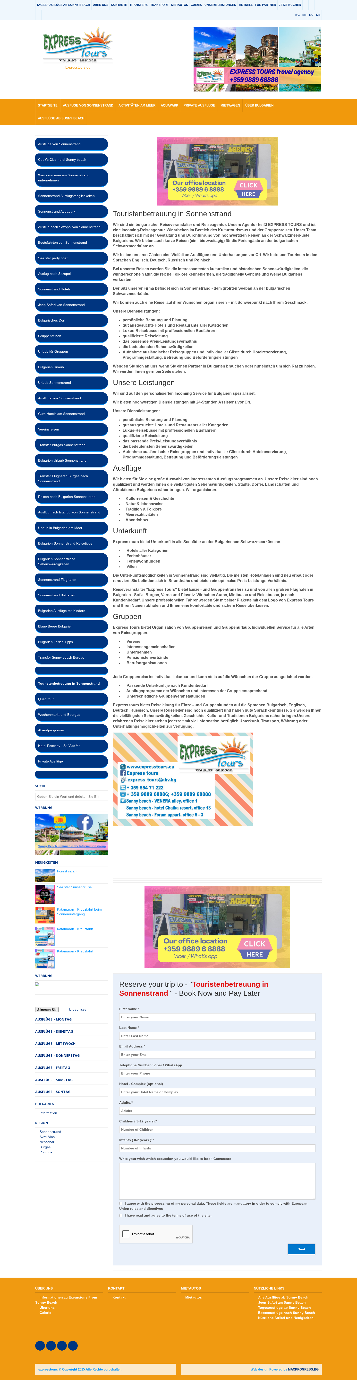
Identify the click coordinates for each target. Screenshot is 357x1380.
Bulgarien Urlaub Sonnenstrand (62, 460)
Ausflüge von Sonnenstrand (59, 144)
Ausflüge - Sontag (52, 1091)
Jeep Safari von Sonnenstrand (61, 305)
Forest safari (66, 871)
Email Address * (132, 1046)
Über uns (100, 5)
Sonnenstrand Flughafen (57, 580)
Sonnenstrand (50, 1132)
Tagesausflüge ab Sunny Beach (63, 5)
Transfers (139, 5)
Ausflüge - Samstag (54, 1079)
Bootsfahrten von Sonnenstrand (62, 242)
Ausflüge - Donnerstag (57, 1055)
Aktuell (246, 5)
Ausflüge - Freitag (52, 1067)
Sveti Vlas (47, 1137)
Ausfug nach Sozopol (54, 274)
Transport (159, 5)
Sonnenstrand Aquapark (56, 211)
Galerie (45, 1313)
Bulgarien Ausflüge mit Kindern (61, 611)
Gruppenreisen (49, 336)
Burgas (45, 1147)
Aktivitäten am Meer (137, 105)
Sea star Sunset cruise (74, 887)
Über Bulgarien (259, 105)
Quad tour (46, 699)
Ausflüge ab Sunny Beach (61, 118)
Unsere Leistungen (220, 5)
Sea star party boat (53, 258)
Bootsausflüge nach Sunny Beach (286, 1313)
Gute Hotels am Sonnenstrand (61, 414)
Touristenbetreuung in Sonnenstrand (69, 683)
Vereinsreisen (48, 429)
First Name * (129, 1009)
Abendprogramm (51, 730)
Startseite (48, 105)
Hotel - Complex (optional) (141, 1084)
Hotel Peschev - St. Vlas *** (59, 746)
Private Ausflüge (199, 105)
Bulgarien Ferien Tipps (55, 642)
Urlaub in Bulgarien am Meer (60, 528)
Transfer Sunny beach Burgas (61, 657)
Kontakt (119, 1297)
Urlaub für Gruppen (53, 351)
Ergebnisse (77, 1009)
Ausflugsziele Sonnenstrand (59, 398)
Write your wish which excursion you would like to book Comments (175, 1159)
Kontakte (119, 5)
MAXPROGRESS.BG (303, 1369)
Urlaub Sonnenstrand (54, 383)
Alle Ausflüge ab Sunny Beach (283, 1297)
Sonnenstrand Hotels (54, 289)
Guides (196, 5)
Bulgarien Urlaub (51, 367)
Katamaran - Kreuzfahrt (75, 929)
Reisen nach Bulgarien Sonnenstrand (66, 497)
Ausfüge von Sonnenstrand (88, 105)
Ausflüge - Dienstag (54, 1031)
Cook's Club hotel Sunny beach (62, 159)
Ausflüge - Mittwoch (55, 1043)
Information (48, 1113)
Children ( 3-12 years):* (138, 1121)
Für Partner (265, 5)
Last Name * (129, 1028)
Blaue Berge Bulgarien (55, 626)
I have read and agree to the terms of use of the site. (168, 1215)
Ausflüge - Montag (53, 1019)
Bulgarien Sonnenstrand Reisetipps (65, 543)
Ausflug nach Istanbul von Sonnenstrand (69, 512)
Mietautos (179, 5)
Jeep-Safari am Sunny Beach (282, 1302)
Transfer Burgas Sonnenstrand (61, 445)
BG (297, 15)
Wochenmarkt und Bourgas (59, 715)
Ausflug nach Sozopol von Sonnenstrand (69, 227)
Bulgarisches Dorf (51, 320)
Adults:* (126, 1102)
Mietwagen (230, 105)
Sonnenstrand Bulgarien (56, 595)
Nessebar (47, 1142)
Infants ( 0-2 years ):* (136, 1140)
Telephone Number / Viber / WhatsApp (150, 1065)
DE (318, 15)
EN (304, 15)
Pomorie (46, 1152)
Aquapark (169, 105)
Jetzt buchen (290, 5)
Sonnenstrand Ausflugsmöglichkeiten (66, 196)
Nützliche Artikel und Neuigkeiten (286, 1318)
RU (311, 15)
